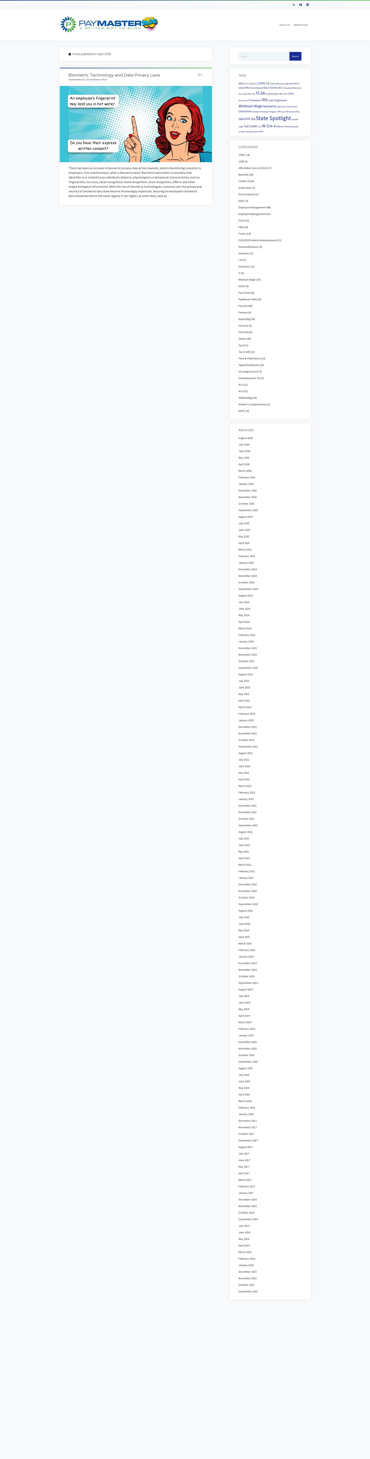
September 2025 (248, 510)
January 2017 (246, 1193)
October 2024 (246, 582)
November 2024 (248, 576)
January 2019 (246, 1035)
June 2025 (244, 530)
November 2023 (248, 654)
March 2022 (245, 786)
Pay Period (245, 292)
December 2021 (248, 805)
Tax (240, 345)
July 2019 (244, 996)
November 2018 (248, 1048)
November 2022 (248, 733)
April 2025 (244, 543)
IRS (264, 99)
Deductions (245, 187)
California (252, 83)
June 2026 (244, 451)
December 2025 (248, 490)
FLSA (260, 93)
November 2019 (248, 969)
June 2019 (244, 1002)
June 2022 (244, 766)
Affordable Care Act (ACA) (253, 168)
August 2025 (246, 516)
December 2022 (248, 727)
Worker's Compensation (252, 404)
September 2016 (248, 1219)
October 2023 (246, 661)
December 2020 (248, 884)
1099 (241, 161)
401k (241, 83)
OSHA (294, 106)
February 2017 (247, 1186)
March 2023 (245, 707)
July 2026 (244, 444)
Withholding (245, 398)
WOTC (261, 131)
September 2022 (248, 746)
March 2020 (245, 943)
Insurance (256, 100)
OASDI (289, 106)
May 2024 (244, 615)
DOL (265, 87)
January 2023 (246, 720)
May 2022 (244, 772)
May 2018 (244, 1088)
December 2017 (248, 1120)
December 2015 (248, 1271)
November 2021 (248, 812)
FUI (285, 93)
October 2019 (246, 976)
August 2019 (246, 989)
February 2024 (247, 635)
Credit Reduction (277, 83)
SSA (253, 119)
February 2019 (247, 1029)
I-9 (249, 100)
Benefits (243, 174)
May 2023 (244, 694)
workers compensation (248, 131)
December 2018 (248, 1042)
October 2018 (246, 1055)
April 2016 (244, 1245)
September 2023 (248, 667)
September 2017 (248, 1140)
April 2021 (244, 858)
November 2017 (248, 1127)
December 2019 (248, 963)
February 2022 (247, 792)
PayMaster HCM (247, 299)
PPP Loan (281, 111)
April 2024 (244, 621)
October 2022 (246, 740)
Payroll (242, 306)
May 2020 (244, 930)
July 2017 (244, 1153)
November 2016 (248, 1206)
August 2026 (246, 438)
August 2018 (246, 1068)
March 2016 (245, 1252)
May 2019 (244, 1009)
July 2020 (244, 917)
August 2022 (246, 753)
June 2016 (244, 1232)
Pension (243, 312)
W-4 (272, 126)
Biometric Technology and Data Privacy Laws (114, 75)
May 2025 (244, 536)
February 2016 (247, 1258)
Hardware (244, 253)
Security (243, 325)
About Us (284, 24)
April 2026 (244, 464)
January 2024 (246, 641)
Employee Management (252, 207)
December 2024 (248, 569)
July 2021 (244, 838)
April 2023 (244, 700)
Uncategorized (247, 371)
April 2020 (244, 937)
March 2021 (245, 864)
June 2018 (244, 1081)
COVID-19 (263, 83)
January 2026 (246, 484)
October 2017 (246, 1134)
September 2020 (248, 904)
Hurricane (243, 100)
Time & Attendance (250, 358)
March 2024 (245, 628)
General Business (249, 247)
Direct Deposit (256, 87)
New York (282, 106)
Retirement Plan (293, 111)
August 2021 (246, 832)
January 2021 (246, 878)
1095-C (242, 155)
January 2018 (246, 1114)
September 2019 (248, 983)
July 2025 (244, 523)
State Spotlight (273, 118)
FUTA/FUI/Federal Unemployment (258, 240)
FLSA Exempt (272, 93)
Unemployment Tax (249, 378)
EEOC (280, 87)
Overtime (245, 111)
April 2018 (244, 1094)
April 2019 (244, 1015)
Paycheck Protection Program (264, 111)
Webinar (280, 126)
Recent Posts (301, 24)
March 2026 (245, 470)
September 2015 (248, 1291)
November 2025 (248, 497)
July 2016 (244, 1225)
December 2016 (248, 1199)
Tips (260, 126)
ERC (249, 94)
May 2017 (244, 1166)
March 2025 (245, 549)
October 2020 (246, 897)
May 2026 (244, 457)
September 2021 (248, 825)
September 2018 (248, 1061)
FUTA (291, 93)
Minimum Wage (250, 106)
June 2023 (244, 687)
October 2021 (246, 818)
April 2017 (244, 1173)
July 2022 (244, 759)
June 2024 (244, 608)
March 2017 (245, 1180)
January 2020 (246, 956)
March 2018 (245, 1101)
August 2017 (246, 1147)
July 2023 (244, 681)
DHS (246, 87)
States (242, 338)
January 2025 (246, 562)
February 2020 (247, 950)
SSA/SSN (244, 332)
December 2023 (248, 648)
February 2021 (247, 871)
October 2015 (246, 1285)
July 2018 (244, 1074)
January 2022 (246, 799)
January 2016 (246, 1265)
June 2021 (244, 845)
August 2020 (246, 910)
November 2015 (248, 1278)
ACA (246, 83)
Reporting (244, 319)
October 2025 (246, 503)
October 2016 (246, 1212)
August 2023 (246, 674)
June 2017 (244, 1160)
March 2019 (245, 1022)
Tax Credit (250, 126)
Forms (242, 233)
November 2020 (248, 891)
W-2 (265, 125)
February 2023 (247, 713)
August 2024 (246, 595)
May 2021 (244, 851)
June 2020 (244, 923)
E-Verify (272, 87)
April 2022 (244, 779)
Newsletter (270, 106)
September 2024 (248, 589)
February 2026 (247, 477)
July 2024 (244, 602)
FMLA (281, 94)
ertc (254, 93)
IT (239, 273)
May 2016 (244, 1239)
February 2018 (247, 1107)
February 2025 (247, 556)
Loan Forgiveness (277, 100)
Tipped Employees (249, 365)
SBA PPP (244, 119)
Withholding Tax (291, 126)
